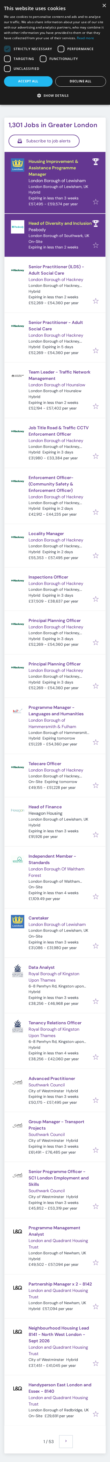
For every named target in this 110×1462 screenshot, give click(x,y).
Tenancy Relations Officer (55, 1023)
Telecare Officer (45, 763)
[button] (55, 95)
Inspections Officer (48, 577)
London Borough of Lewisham (57, 180)
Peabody (37, 229)
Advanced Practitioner (52, 1078)
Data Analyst (42, 967)
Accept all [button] (28, 81)
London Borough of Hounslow (57, 385)
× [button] (104, 6)
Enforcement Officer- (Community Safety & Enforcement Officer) (51, 484)
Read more (85, 38)
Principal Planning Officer (55, 620)
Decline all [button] (80, 81)
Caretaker (39, 918)
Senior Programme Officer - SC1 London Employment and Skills (59, 1178)
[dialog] (55, 52)
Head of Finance (45, 807)
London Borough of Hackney (56, 279)
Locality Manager (46, 533)
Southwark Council (47, 1085)
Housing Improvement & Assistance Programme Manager (53, 168)
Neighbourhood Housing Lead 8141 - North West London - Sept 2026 (59, 1334)
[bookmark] (95, 202)
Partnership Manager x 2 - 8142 (60, 1284)
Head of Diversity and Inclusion (60, 223)
